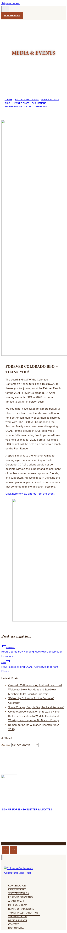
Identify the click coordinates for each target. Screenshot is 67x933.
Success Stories (18, 893)
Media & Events (17, 920)
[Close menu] (2, 857)
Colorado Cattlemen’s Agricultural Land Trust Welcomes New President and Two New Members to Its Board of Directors (35, 690)
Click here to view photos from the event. (30, 493)
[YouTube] (21, 830)
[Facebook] (4, 830)
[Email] (25, 830)
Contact (13, 924)
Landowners (16, 889)
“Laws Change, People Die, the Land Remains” (36, 707)
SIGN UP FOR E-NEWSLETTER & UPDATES (26, 809)
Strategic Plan (17, 916)
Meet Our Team (17, 905)
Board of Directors (21, 908)
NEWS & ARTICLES (50, 99)
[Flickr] (16, 830)
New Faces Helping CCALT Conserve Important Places (29, 667)
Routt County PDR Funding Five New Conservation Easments (32, 652)
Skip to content (10, 3)
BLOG (7, 103)
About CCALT (16, 901)
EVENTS (8, 99)
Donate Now (16, 928)
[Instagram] (11, 830)
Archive (6, 745)
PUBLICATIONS (39, 103)
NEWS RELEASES (21, 103)
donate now (12, 15)
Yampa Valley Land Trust (24, 912)
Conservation (17, 885)
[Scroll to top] (5, 850)
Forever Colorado (20, 897)
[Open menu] (5, 9)
